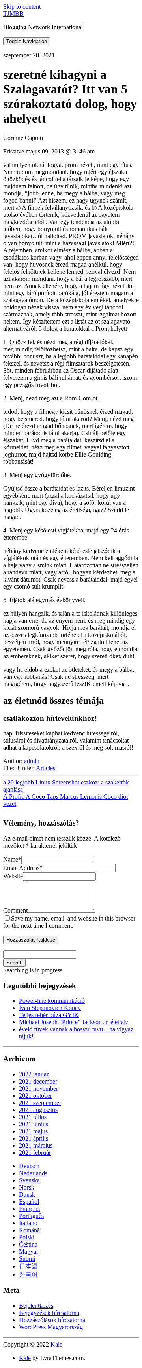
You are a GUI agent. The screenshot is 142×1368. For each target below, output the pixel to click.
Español (29, 1201)
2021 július (33, 1117)
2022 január (34, 1074)
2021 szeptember (40, 1102)
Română (29, 1230)
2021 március (35, 1145)
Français (29, 1208)
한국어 (28, 1274)
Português (31, 1216)
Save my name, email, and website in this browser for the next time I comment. (69, 922)
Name (12, 859)
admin (31, 761)
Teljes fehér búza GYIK (49, 1015)
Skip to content (22, 6)
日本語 (28, 1266)
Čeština (28, 1244)
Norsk (26, 1187)
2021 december (38, 1081)
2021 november (38, 1088)
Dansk (27, 1194)
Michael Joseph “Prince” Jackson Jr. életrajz (73, 1022)
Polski (26, 1237)
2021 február (35, 1152)
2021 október (35, 1095)
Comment (15, 910)
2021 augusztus (38, 1110)
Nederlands (33, 1173)
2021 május (33, 1131)
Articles (45, 768)
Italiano (28, 1223)
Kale (56, 1344)
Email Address (23, 867)
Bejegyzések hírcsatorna (49, 1312)
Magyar (28, 1251)
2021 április (33, 1138)
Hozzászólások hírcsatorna (52, 1320)
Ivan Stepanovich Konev (50, 1007)
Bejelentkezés (36, 1305)
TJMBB (13, 13)
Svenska (29, 1180)
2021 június (33, 1124)
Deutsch (29, 1166)
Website (13, 876)
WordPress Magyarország (51, 1327)
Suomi (27, 1258)
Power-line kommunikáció (52, 1000)
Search (14, 963)
